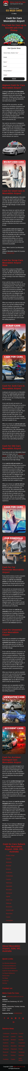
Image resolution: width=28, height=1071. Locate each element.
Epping (21, 1036)
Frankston (5, 1059)
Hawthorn (5, 1042)
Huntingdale (9, 920)
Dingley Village (10, 855)
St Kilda (5, 1055)
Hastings (21, 1039)
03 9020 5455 (14, 10)
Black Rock (9, 913)
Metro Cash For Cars (17, 2)
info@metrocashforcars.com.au (14, 996)
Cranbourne (6, 1033)
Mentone (8, 869)
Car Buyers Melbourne (8, 973)
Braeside (8, 865)
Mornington (22, 1046)
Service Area (5, 975)
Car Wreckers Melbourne (9, 963)
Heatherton (9, 872)
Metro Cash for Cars (18, 1066)
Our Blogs (5, 978)
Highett (8, 896)
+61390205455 (18, 1013)
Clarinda (8, 879)
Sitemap (4, 983)
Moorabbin (9, 889)
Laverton (13, 1036)
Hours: (4, 1004)
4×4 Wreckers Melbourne (9, 968)
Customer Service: (7, 1013)
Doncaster (6, 1036)
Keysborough (9, 910)
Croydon (21, 1033)
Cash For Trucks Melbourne (10, 970)
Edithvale (8, 903)
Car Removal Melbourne (9, 965)
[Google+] (13, 1022)
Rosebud (13, 1052)
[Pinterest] (15, 1018)
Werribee (13, 1039)
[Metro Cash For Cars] (6, 3)
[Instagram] (19, 1018)
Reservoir (5, 1052)
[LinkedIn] (11, 1018)
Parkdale (8, 859)
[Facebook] (4, 1018)
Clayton (8, 917)
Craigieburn (22, 1042)
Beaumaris (9, 906)
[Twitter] (8, 1018)
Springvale (9, 893)
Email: (4, 996)
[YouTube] (23, 1018)
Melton (13, 1042)
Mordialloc (9, 862)
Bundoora (5, 1046)
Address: (5, 999)
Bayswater (6, 1039)
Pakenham (14, 1049)
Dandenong (14, 1033)
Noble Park (9, 900)
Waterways (9, 882)
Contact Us (5, 980)
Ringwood (6, 1049)
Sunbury (13, 1055)
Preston (21, 1049)
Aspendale (9, 886)
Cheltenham (9, 876)
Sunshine (21, 1055)
